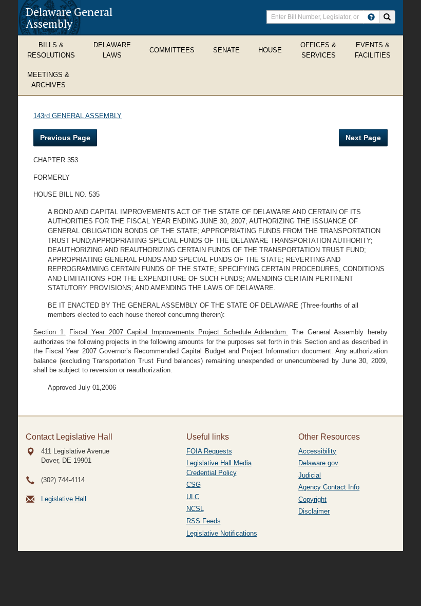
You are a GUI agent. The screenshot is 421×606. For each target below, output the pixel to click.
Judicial (309, 475)
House (270, 50)
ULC (192, 497)
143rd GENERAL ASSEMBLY (77, 116)
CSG (193, 484)
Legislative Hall (63, 499)
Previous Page (65, 138)
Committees (172, 50)
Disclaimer (314, 511)
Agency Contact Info (328, 487)
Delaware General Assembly (69, 17)
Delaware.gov (318, 463)
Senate (226, 50)
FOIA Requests (209, 451)
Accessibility (317, 451)
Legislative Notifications (221, 533)
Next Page (363, 138)
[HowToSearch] (371, 17)
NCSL (195, 509)
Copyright (312, 499)
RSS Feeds (203, 521)
